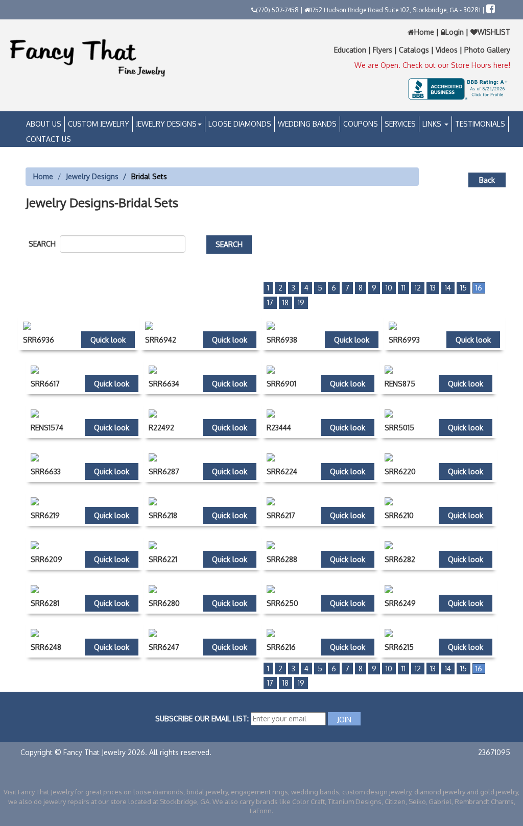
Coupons (360, 123)
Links (432, 123)
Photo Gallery (487, 49)
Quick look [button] (108, 339)
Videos (448, 49)
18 (285, 302)
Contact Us (48, 139)
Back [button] (487, 180)
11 (403, 287)
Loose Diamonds (239, 123)
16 (479, 287)
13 (433, 287)
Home (425, 32)
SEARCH (44, 243)
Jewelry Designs (166, 123)
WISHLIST (494, 32)
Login (454, 32)
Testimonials (480, 123)
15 (463, 287)
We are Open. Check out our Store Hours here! (432, 65)
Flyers (383, 49)
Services (400, 123)
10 (389, 287)
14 (448, 287)
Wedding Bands (307, 123)
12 (418, 287)
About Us (43, 123)
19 (301, 302)
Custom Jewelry (98, 123)
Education (351, 49)
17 (270, 302)
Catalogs (415, 49)
